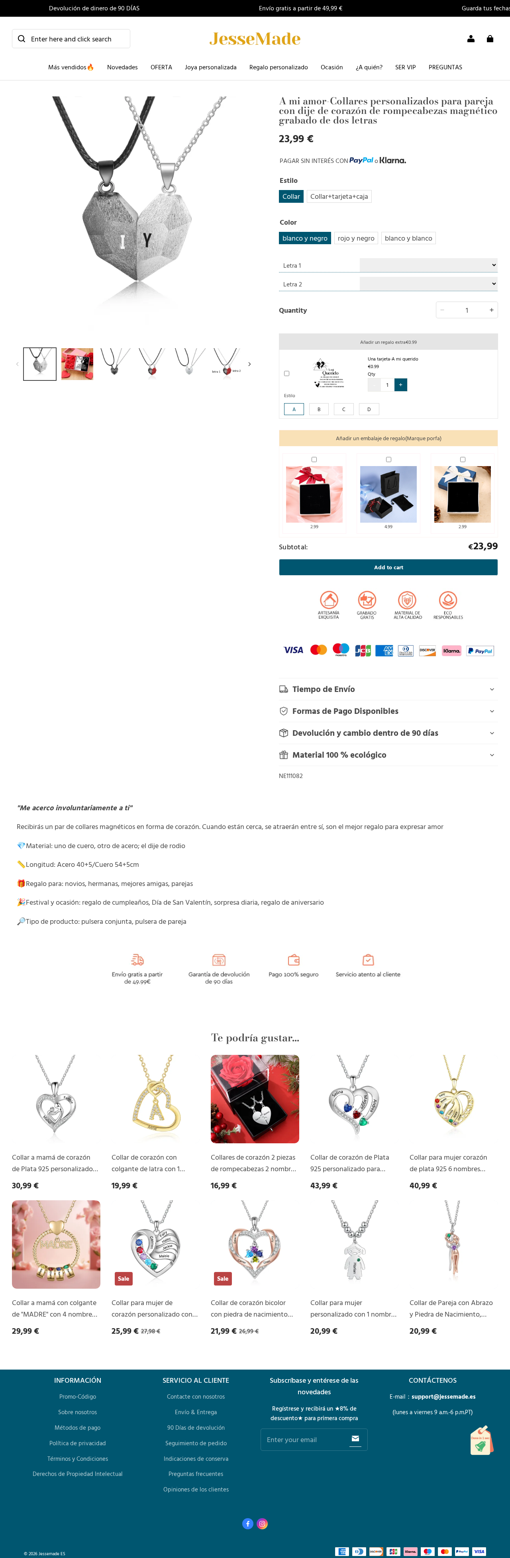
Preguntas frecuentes (196, 1473)
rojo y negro (356, 237)
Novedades (122, 67)
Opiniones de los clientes (196, 1489)
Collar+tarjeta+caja (339, 196)
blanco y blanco (408, 237)
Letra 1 (292, 265)
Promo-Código (77, 1396)
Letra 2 (292, 284)
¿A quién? (369, 67)
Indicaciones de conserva (196, 1458)
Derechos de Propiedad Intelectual (78, 1473)
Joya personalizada (211, 67)
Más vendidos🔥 (71, 67)
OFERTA (161, 67)
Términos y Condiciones (77, 1458)
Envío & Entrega (196, 1412)
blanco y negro (305, 237)
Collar (291, 196)
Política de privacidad (77, 1443)
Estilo (289, 395)
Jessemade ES (52, 1553)
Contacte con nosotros (196, 1396)
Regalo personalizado (278, 67)
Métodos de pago (77, 1427)
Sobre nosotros (77, 1412)
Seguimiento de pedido (196, 1443)
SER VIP (405, 67)
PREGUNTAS (445, 67)
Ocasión (332, 67)
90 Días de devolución (196, 1427)
